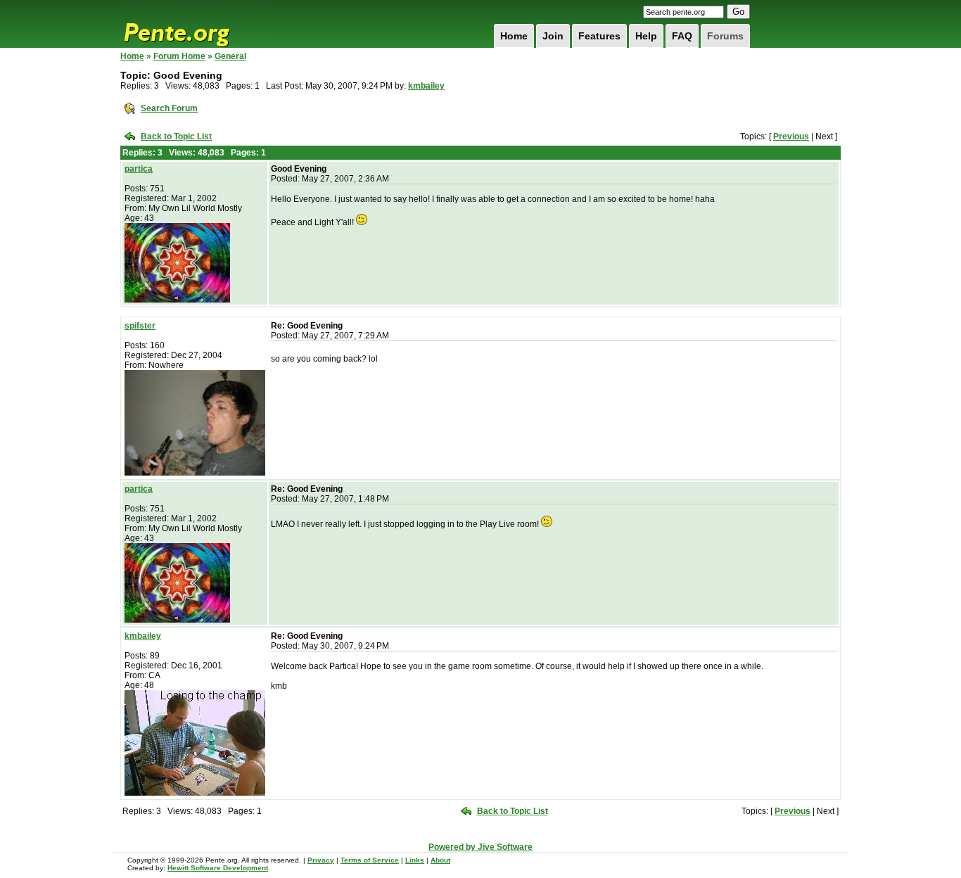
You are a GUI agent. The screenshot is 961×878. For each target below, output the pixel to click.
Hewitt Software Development (217, 868)
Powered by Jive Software (480, 847)
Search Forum (169, 108)
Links (414, 860)
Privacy (320, 860)
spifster (140, 326)
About (440, 860)
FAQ (682, 36)
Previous (791, 136)
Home (514, 36)
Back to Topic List (176, 136)
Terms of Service (370, 860)
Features (599, 36)
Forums (725, 36)
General (230, 56)
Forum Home (179, 56)
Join (553, 36)
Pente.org (194, 24)
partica (139, 169)
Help (646, 36)
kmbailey (426, 86)
